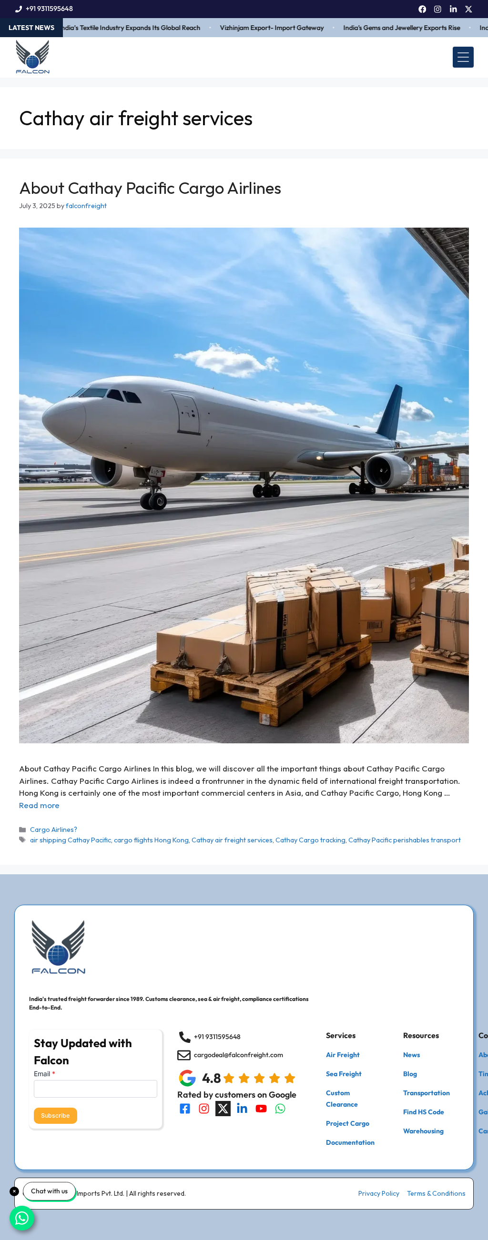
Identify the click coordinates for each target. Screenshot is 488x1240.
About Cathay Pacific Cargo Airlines (150, 187)
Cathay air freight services (232, 840)
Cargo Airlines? (53, 829)
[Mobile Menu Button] (463, 57)
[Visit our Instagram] (204, 1108)
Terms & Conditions (436, 1193)
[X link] (469, 9)
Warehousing (423, 1131)
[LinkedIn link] (453, 9)
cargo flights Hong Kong (151, 840)
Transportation (426, 1093)
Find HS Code (423, 1112)
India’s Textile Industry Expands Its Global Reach (108, 27)
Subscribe (55, 1115)
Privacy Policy (378, 1193)
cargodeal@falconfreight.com (238, 1054)
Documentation (350, 1142)
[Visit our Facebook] (185, 1108)
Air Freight (343, 1054)
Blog (410, 1074)
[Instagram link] (438, 9)
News (411, 1054)
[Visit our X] (223, 1108)
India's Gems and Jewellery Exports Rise (380, 27)
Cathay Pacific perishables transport (404, 840)
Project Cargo (347, 1123)
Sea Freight (344, 1074)
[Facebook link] (422, 9)
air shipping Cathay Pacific (70, 840)
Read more (39, 805)
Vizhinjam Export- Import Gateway (251, 27)
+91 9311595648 (49, 8)
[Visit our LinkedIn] (242, 1108)
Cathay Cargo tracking (310, 840)
